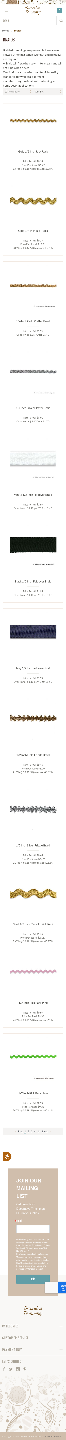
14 (38, 1131)
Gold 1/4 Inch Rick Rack (33, 230)
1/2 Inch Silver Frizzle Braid (33, 845)
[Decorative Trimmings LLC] (33, 11)
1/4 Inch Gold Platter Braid (33, 321)
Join (33, 1279)
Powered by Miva (53, 1436)
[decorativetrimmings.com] (33, 1311)
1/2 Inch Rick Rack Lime (33, 1093)
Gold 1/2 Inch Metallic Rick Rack (33, 924)
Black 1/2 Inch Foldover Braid (33, 581)
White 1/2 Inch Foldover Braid (33, 494)
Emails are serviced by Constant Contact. (31, 1267)
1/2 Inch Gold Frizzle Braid (33, 755)
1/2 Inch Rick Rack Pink (33, 1002)
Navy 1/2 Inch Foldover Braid (33, 668)
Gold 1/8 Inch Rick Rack (33, 151)
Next (45, 1131)
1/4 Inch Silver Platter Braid (33, 408)
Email (19, 1221)
